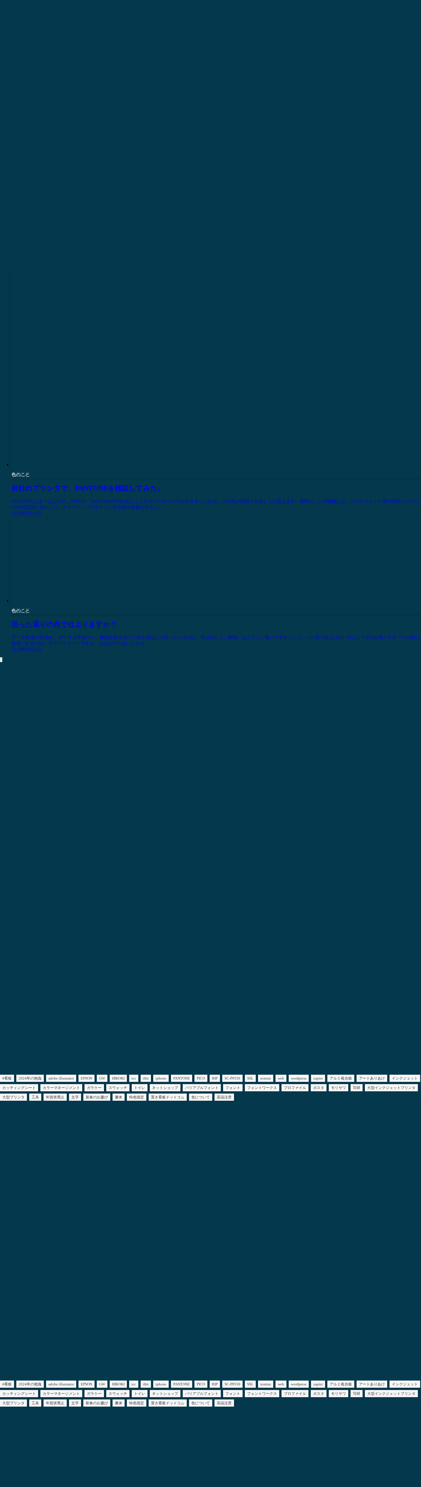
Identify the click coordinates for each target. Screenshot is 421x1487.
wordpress (298, 1078)
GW (102, 1078)
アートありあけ (372, 1078)
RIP (215, 1078)
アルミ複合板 (341, 1078)
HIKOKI (118, 1078)
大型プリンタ (13, 1097)
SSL (250, 1078)
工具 (35, 1097)
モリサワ (338, 1088)
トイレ (139, 1088)
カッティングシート (19, 1088)
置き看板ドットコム (167, 1097)
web (281, 1078)
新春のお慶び (97, 1097)
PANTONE (181, 1078)
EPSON (86, 1078)
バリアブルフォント (202, 1088)
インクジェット (405, 1078)
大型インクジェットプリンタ (391, 1088)
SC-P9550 (232, 1078)
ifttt (146, 1078)
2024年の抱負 (30, 1078)
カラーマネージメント (61, 1088)
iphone (161, 1078)
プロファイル (295, 1088)
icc (133, 1078)
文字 (75, 1097)
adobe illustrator (61, 1078)
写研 (356, 1088)
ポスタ (318, 1088)
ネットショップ (165, 1088)
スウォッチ (118, 1088)
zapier (318, 1078)
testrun (265, 1078)
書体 (118, 1097)
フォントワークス (262, 1088)
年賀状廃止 (55, 1097)
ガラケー (94, 1088)
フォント (232, 1088)
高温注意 (224, 1097)
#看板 (7, 1078)
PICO (201, 1078)
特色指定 (136, 1097)
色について (200, 1097)
